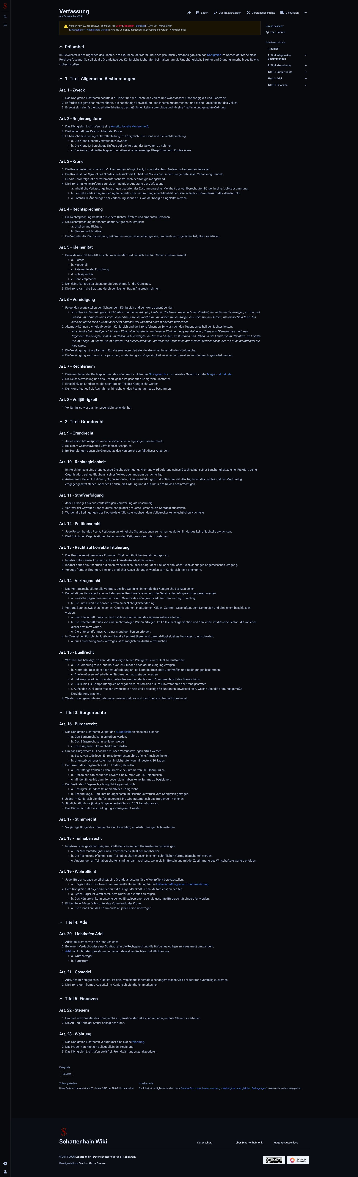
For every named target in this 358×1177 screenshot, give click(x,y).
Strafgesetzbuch (159, 374)
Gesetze (66, 1073)
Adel (68, 951)
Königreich (214, 55)
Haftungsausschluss (286, 1142)
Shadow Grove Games (92, 1163)
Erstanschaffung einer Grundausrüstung (182, 884)
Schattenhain (83, 1156)
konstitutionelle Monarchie (128, 126)
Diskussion (128, 25)
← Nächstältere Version (96, 29)
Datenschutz (204, 1142)
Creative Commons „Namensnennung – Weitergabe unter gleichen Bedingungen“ (224, 1088)
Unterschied (76, 29)
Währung (138, 1042)
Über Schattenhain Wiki (249, 1142)
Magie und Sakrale (219, 374)
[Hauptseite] (5, 6)
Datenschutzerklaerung (107, 1156)
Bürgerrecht (123, 732)
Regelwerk (129, 1156)
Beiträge (140, 25)
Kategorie (64, 1067)
